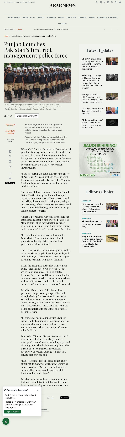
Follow (11, 183)
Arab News (10, 2)
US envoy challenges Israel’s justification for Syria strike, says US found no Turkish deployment (93, 63)
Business (51, 17)
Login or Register (12, 412)
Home (6, 36)
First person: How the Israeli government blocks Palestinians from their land (92, 208)
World (40, 17)
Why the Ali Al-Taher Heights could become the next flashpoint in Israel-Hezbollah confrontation (92, 241)
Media (61, 17)
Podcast (62, 23)
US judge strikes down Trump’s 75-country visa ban (52, 30)
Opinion (82, 17)
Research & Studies (107, 17)
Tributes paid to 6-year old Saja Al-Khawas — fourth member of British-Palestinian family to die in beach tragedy (92, 81)
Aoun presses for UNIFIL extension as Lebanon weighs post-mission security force (92, 98)
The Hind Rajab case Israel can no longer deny (92, 224)
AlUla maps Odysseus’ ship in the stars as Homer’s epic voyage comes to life (92, 124)
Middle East (29, 17)
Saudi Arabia (14, 17)
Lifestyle (71, 17)
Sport (92, 17)
